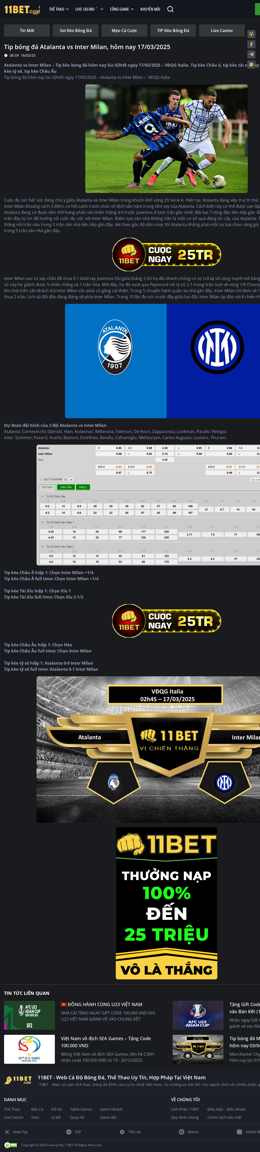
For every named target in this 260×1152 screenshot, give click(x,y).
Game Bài (108, 1117)
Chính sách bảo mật (224, 1117)
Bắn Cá (37, 1109)
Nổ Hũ (56, 1109)
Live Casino (13, 1117)
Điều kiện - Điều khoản (226, 1109)
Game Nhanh (111, 1109)
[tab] (27, 30)
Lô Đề (56, 1117)
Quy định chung (185, 1117)
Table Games (81, 1109)
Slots (35, 1117)
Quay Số (77, 1117)
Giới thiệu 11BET (185, 1109)
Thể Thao (12, 1109)
